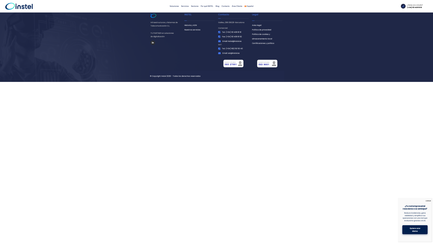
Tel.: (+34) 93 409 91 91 (231, 32)
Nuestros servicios (192, 29)
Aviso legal (256, 25)
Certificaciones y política (263, 43)
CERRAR (428, 201)
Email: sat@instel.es (231, 53)
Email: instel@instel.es (232, 41)
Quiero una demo (415, 229)
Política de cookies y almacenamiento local (262, 36)
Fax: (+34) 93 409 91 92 (232, 36)
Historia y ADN (190, 25)
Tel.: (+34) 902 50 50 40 (232, 48)
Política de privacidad (261, 29)
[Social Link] (153, 42)
